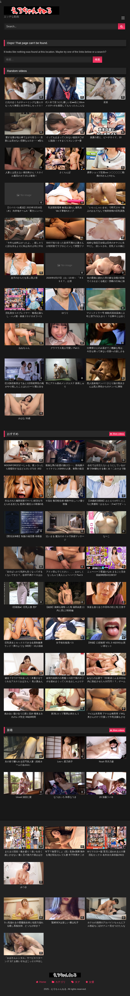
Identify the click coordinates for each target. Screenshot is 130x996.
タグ (77, 982)
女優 (91, 982)
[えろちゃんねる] (65, 10)
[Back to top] (120, 987)
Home (42, 982)
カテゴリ (60, 982)
